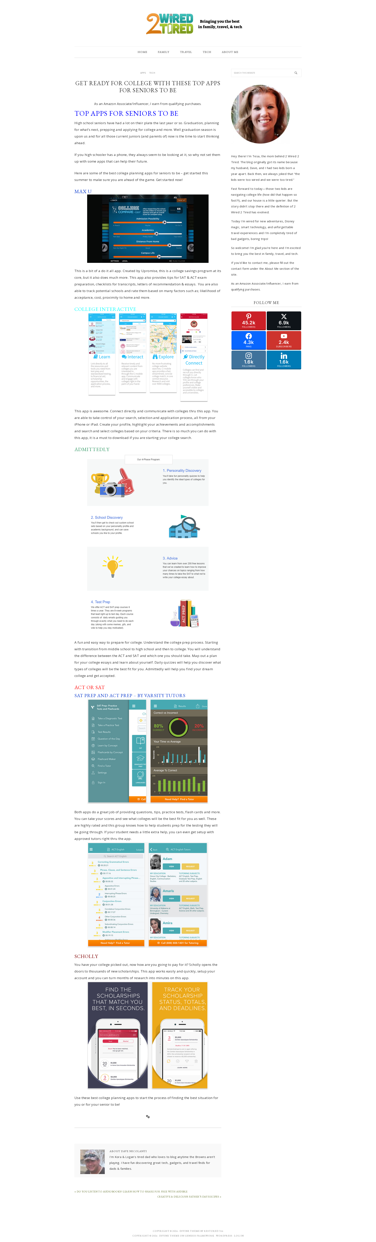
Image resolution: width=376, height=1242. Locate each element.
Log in (239, 1235)
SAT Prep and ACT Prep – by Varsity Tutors (129, 695)
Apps (143, 72)
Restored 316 (213, 1231)
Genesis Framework (199, 1235)
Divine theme (190, 1231)
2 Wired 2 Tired (188, 24)
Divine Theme (169, 1235)
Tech (152, 72)
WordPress (224, 1235)
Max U (83, 191)
